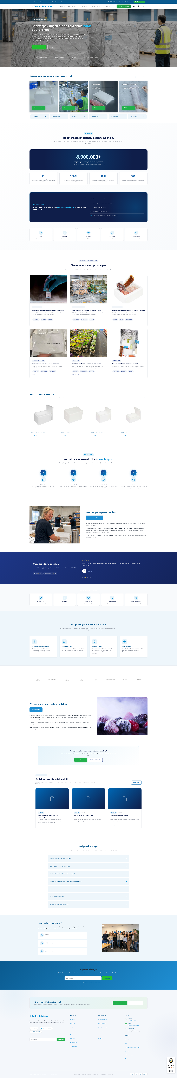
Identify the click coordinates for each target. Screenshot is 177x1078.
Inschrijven (61, 1039)
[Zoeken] (134, 6)
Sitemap (127, 1058)
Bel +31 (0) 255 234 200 (95, 759)
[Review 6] (90, 577)
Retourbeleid (95, 1074)
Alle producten (73, 1046)
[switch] (171, 1071)
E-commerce (101, 1034)
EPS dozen (35, 116)
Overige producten (96, 6)
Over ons (127, 1039)
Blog (126, 1043)
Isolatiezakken (114, 116)
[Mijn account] (139, 6)
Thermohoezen (56, 116)
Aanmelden (107, 978)
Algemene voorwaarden (86, 1074)
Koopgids (100, 1038)
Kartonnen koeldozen (75, 1031)
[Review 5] (89, 577)
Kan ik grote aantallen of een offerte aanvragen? (62, 873)
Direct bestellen (37, 47)
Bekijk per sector (36, 709)
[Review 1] (82, 577)
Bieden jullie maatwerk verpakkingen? (60, 866)
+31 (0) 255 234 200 (113, 1)
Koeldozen (61, 6)
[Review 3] (85, 577)
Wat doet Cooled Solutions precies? (59, 889)
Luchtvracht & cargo (102, 1027)
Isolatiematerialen (72, 6)
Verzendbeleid (103, 1074)
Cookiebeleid (110, 1074)
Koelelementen (134, 116)
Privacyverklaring (76, 1074)
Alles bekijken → (144, 397)
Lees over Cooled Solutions (94, 517)
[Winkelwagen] (143, 6)
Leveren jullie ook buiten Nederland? (59, 904)
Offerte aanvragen (129, 1055)
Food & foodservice (102, 1019)
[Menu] (174, 1058)
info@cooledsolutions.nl (126, 1)
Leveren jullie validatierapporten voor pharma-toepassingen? (66, 881)
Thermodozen (95, 116)
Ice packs (74, 116)
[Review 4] (87, 577)
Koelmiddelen (84, 6)
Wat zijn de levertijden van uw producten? (61, 858)
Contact (127, 1051)
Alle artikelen (136, 782)
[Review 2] (84, 577)
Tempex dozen (73, 1027)
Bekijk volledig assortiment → (140, 76)
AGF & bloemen (101, 1031)
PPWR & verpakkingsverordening (132, 1047)
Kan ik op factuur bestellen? (57, 896)
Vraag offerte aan (54, 47)
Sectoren (107, 6)
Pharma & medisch (102, 1023)
